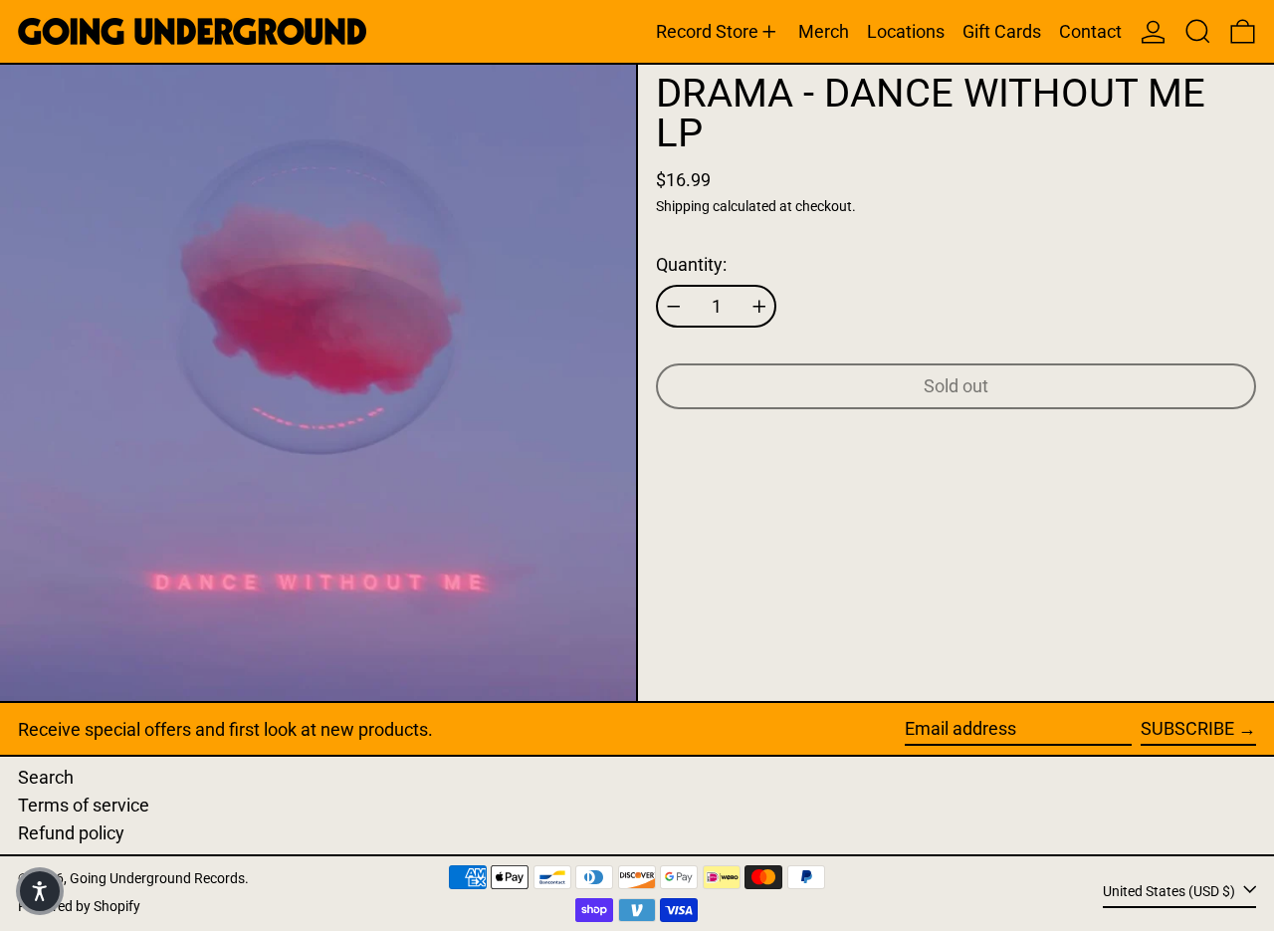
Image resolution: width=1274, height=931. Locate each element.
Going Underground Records (157, 878)
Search (46, 777)
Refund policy (71, 832)
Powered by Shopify (79, 906)
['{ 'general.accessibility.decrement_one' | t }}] (674, 307)
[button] (1197, 31)
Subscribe (1187, 728)
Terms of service (83, 805)
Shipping (683, 206)
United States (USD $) (1170, 891)
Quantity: (691, 264)
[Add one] (759, 307)
